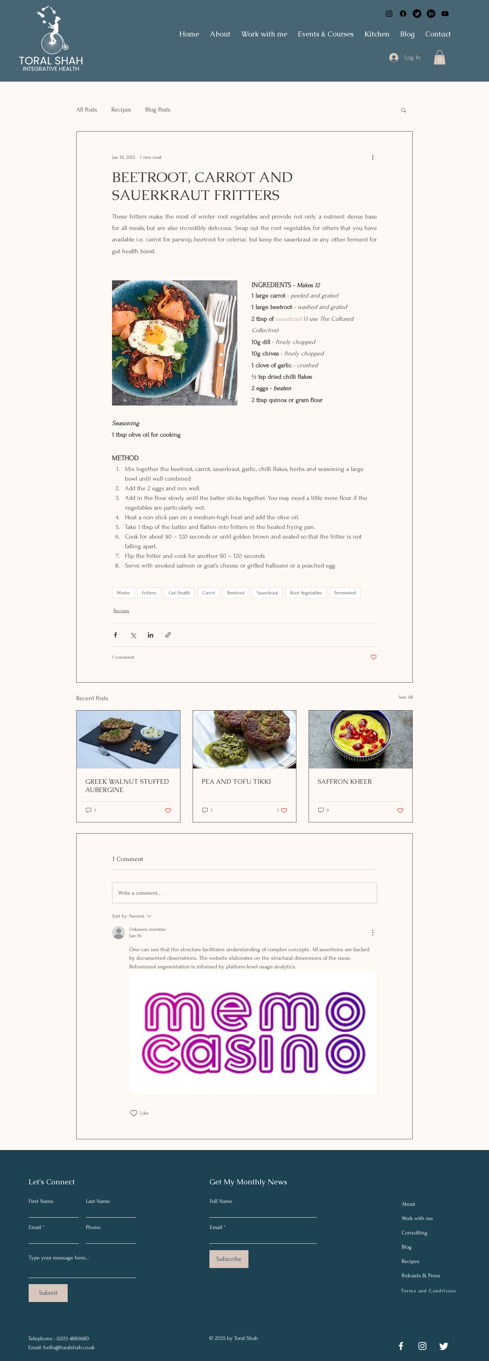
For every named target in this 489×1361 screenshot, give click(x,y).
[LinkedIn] (431, 13)
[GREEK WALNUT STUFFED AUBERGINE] (128, 739)
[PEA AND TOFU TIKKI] (244, 739)
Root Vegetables (306, 592)
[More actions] (372, 157)
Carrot (208, 592)
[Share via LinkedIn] (150, 635)
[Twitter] (417, 13)
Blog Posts (157, 109)
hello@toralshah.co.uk (69, 1347)
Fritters (149, 592)
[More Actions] (372, 932)
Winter (123, 592)
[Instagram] (389, 13)
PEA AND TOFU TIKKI (236, 781)
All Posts (86, 109)
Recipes (121, 109)
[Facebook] (403, 13)
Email (35, 1227)
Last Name (98, 1201)
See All (406, 697)
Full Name (221, 1201)
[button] (440, 57)
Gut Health (179, 592)
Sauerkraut (267, 592)
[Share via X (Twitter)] (133, 635)
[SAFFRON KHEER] (360, 739)
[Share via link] (168, 635)
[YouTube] (445, 13)
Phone (93, 1227)
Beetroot (236, 592)
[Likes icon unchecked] (134, 1113)
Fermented (345, 592)
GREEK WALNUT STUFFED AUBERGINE (127, 785)
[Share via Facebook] (115, 635)
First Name (41, 1201)
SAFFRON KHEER (345, 781)
